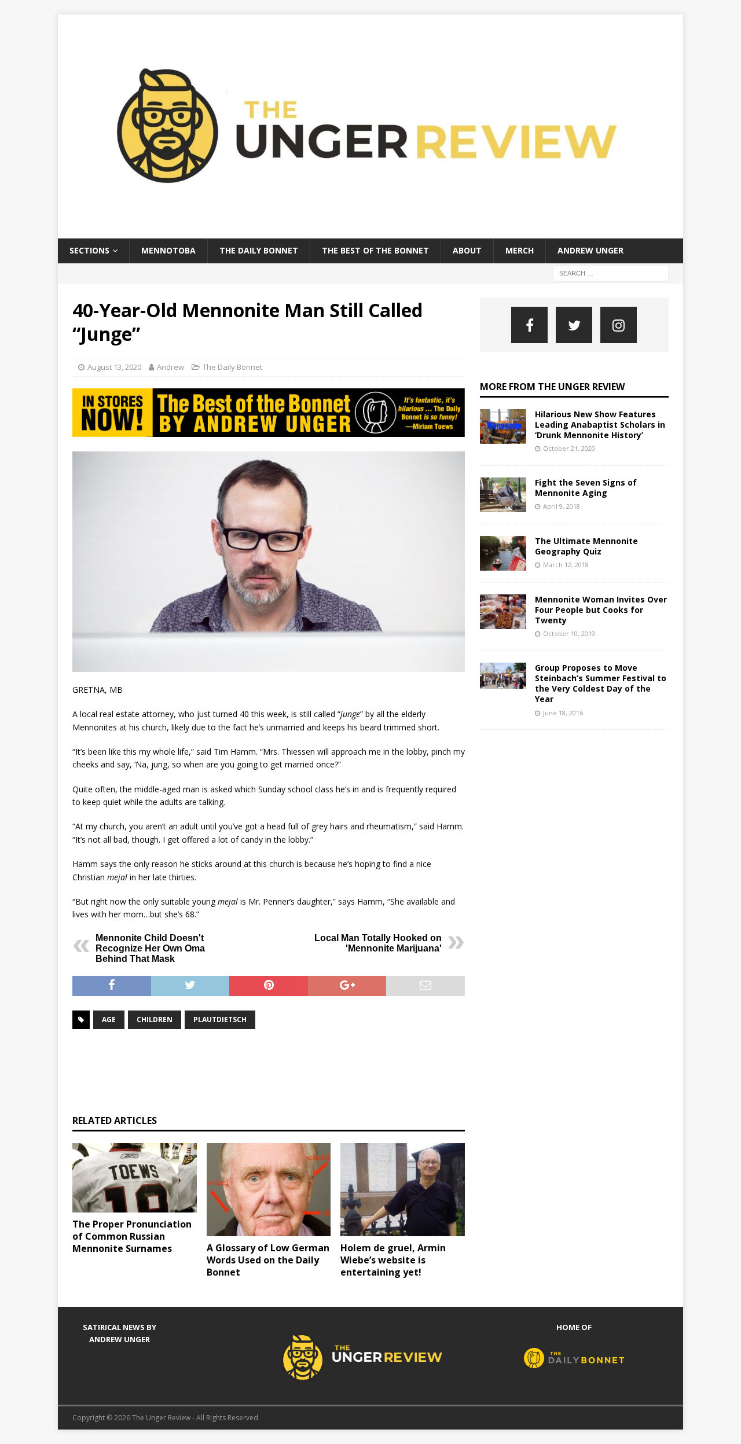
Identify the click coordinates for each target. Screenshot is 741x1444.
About (467, 250)
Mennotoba (168, 250)
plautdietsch (220, 1019)
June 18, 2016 (563, 712)
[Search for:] (611, 272)
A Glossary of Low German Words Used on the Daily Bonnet (268, 1259)
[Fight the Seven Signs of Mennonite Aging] (503, 494)
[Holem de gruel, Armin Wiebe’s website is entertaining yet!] (402, 1189)
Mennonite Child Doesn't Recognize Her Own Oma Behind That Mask (150, 948)
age (109, 1019)
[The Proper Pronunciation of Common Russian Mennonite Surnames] (134, 1178)
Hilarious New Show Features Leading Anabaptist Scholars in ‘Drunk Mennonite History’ (600, 424)
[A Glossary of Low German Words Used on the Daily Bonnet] (269, 1189)
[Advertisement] (283, 1070)
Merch (519, 250)
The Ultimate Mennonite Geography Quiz (586, 546)
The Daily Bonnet (258, 250)
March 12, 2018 (566, 564)
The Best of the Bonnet (375, 250)
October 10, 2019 (569, 633)
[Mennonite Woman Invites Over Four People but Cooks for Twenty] (503, 611)
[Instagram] (618, 325)
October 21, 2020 (569, 448)
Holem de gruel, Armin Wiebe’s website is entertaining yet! (393, 1259)
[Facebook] (529, 325)
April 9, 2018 (561, 506)
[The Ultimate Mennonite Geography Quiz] (503, 553)
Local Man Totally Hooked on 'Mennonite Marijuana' (378, 943)
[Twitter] (574, 325)
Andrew (170, 367)
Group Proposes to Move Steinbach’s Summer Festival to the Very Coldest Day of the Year (600, 683)
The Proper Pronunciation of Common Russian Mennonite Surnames (132, 1236)
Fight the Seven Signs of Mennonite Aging (586, 487)
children (155, 1019)
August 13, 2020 (114, 367)
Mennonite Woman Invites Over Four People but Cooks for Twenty (601, 610)
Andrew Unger (590, 250)
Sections (89, 250)
